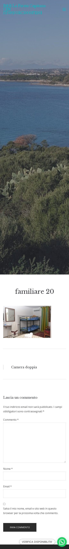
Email (7, 486)
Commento (11, 419)
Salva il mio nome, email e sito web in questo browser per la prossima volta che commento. (30, 511)
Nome (8, 469)
